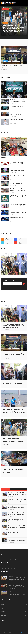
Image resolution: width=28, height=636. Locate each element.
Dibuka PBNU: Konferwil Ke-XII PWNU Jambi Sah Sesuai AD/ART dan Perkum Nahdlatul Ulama (17, 101)
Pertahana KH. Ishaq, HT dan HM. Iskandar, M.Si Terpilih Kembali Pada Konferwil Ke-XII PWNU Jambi (14, 90)
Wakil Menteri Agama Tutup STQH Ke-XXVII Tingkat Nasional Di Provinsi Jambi (18, 183)
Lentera (13, 34)
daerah (5, 24)
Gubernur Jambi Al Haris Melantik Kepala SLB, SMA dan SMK (18, 113)
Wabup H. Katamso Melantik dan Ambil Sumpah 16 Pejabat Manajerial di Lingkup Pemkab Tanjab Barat (16, 540)
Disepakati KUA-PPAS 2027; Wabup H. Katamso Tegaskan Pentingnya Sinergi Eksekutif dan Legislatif (13, 66)
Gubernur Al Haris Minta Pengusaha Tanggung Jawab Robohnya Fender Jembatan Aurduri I (17, 579)
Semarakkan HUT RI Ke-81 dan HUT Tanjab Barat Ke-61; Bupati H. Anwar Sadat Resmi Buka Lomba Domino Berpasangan (14, 29)
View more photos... (5, 625)
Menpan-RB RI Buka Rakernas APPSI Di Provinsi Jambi (17, 176)
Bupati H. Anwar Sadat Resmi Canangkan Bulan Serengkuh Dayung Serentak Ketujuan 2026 (16, 534)
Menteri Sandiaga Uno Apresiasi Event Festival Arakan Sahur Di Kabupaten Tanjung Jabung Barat (18, 170)
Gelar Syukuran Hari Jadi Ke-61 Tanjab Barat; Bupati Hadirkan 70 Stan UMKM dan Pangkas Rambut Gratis (13, 325)
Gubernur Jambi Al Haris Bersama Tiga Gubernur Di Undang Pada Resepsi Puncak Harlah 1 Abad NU (18, 197)
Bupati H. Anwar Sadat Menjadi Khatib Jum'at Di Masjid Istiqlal (17, 189)
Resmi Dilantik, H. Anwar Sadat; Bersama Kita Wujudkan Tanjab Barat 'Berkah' (17, 587)
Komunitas (13, 615)
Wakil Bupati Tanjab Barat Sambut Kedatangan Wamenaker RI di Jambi (12, 382)
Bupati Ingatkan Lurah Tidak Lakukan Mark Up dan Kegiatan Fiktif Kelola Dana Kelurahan (17, 594)
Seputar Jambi (14, 489)
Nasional (23, 489)
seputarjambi (11, 576)
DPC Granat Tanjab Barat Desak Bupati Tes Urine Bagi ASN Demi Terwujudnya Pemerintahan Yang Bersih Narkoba (14, 144)
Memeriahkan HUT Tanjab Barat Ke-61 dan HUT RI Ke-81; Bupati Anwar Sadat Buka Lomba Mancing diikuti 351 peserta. (14, 411)
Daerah (5, 489)
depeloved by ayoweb (21, 632)
